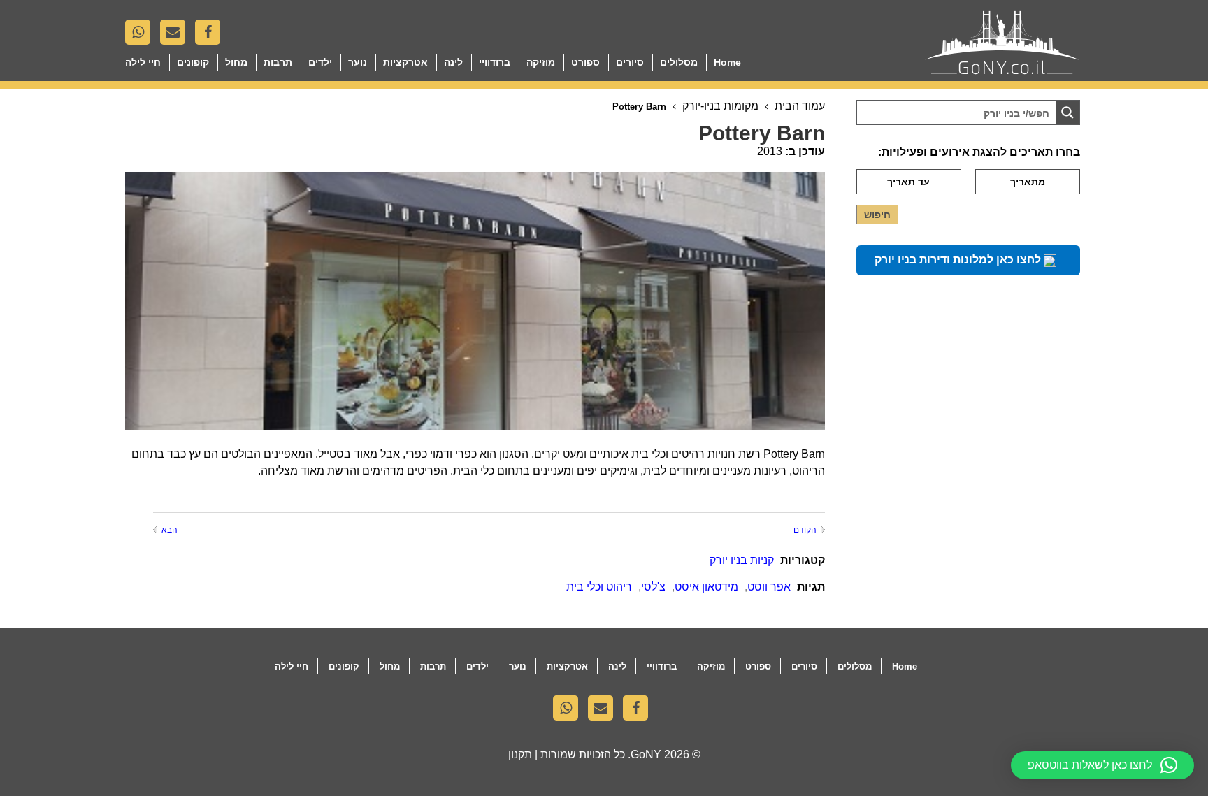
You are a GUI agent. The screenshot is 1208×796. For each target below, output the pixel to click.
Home (727, 62)
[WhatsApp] (141, 36)
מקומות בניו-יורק (720, 106)
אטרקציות (405, 62)
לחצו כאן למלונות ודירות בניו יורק (959, 260)
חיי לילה (143, 62)
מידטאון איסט (706, 587)
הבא (169, 530)
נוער (357, 62)
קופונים (193, 62)
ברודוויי (494, 62)
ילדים (320, 62)
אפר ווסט (769, 587)
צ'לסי (653, 587)
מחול (236, 62)
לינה (453, 62)
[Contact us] (176, 36)
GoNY (646, 754)
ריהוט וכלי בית (599, 587)
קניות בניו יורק (742, 560)
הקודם (804, 530)
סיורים (630, 62)
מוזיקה (540, 62)
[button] (1102, 765)
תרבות (278, 62)
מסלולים (679, 62)
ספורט (585, 62)
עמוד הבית (800, 106)
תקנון (520, 754)
